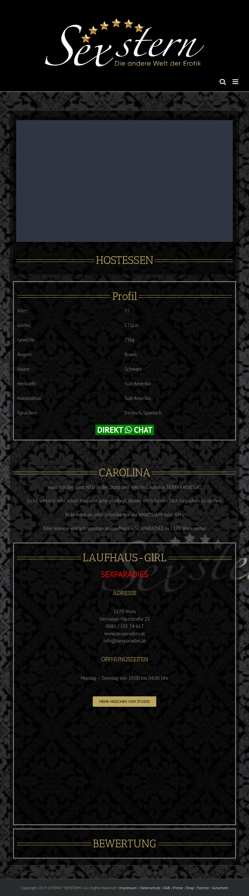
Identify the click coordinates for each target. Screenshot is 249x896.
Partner (203, 887)
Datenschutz (150, 887)
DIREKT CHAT (124, 430)
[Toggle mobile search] (222, 81)
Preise (178, 887)
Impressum (128, 887)
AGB (166, 887)
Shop (190, 887)
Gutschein (220, 887)
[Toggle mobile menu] (235, 81)
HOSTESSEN (124, 260)
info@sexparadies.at (124, 641)
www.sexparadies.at (124, 633)
